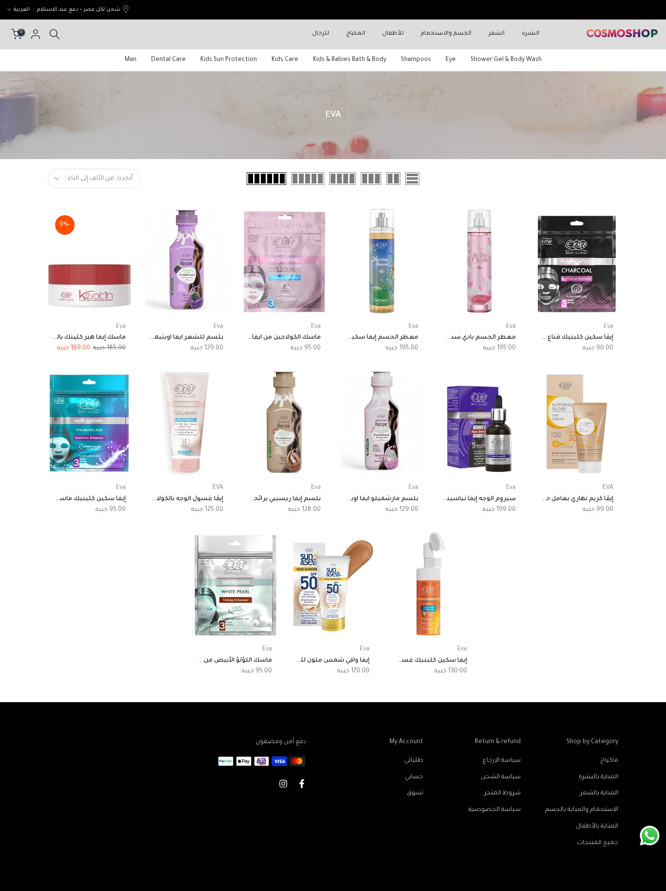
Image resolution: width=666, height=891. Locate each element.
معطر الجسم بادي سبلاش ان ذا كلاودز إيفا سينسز (444, 337)
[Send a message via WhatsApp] (649, 835)
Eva (608, 327)
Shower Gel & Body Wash (506, 60)
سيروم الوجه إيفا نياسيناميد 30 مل (466, 499)
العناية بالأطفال (597, 826)
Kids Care (285, 60)
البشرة (530, 34)
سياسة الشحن (501, 777)
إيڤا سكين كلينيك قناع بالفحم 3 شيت (558, 337)
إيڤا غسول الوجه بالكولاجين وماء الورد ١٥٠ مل (160, 499)
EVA (608, 488)
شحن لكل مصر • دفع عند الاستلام (78, 10)
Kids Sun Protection (228, 60)
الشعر (497, 34)
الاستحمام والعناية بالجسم (581, 810)
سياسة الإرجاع (502, 760)
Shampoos (416, 60)
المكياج (355, 34)
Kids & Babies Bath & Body (349, 60)
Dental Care (168, 60)
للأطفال (393, 34)
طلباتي (413, 760)
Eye (451, 60)
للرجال (320, 34)
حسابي (414, 777)
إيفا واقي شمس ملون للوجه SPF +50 (317, 660)
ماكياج (609, 760)
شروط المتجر (502, 793)
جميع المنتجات (597, 843)
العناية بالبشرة (598, 777)
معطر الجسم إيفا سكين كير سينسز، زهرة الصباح (346, 337)
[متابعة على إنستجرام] (283, 784)
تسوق (415, 793)
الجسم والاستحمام (446, 34)
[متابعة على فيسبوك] (301, 784)
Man (131, 60)
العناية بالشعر (599, 793)
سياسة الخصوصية (495, 810)
